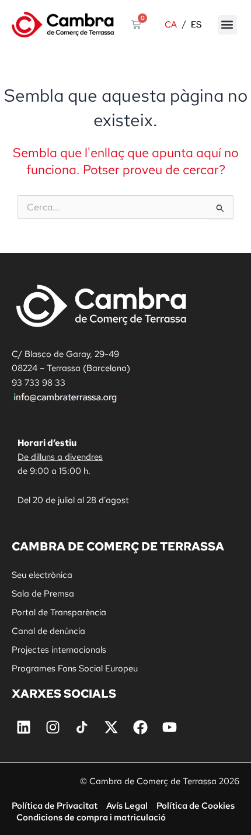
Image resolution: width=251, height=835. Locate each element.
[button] (227, 24)
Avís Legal (127, 805)
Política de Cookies (195, 805)
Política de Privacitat (54, 805)
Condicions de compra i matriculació (91, 817)
